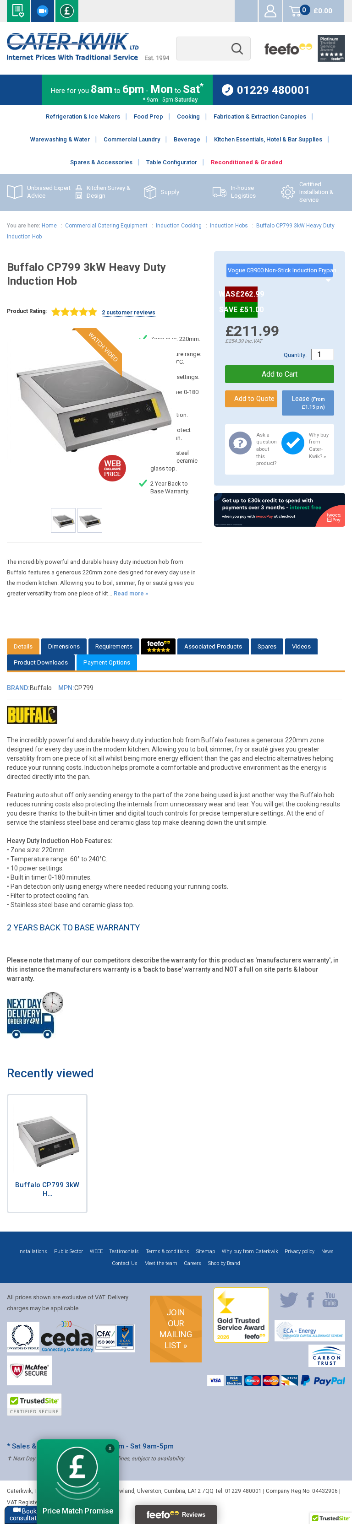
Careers (192, 1263)
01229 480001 (273, 90)
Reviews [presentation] (158, 646)
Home (49, 225)
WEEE (96, 1251)
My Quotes (246, 11)
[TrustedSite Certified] (34, 1404)
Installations (32, 1251)
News (327, 1251)
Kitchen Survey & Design (109, 191)
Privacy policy (299, 1251)
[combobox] (213, 48)
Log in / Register (270, 11)
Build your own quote (18, 11)
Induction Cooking (179, 225)
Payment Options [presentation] (106, 662)
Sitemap (205, 1251)
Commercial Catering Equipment (106, 225)
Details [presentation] (23, 646)
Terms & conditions (167, 1251)
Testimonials (124, 1251)
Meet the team (160, 1263)
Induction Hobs (229, 225)
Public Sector (68, 1251)
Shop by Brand (224, 1263)
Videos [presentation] (301, 646)
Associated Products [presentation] (213, 646)
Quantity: (295, 354)
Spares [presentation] (267, 646)
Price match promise (66, 11)
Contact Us (125, 1263)
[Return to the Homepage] (88, 58)
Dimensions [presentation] (64, 646)
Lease (308, 402)
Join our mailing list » (176, 1329)
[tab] (23, 646)
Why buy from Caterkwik (250, 1251)
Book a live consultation (42, 11)
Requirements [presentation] (113, 646)
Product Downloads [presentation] (41, 662)
